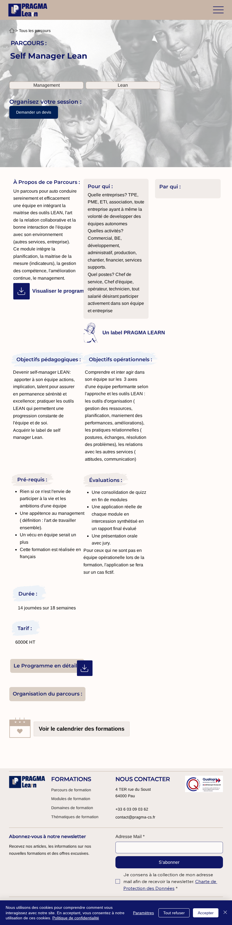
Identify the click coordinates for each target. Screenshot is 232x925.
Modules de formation (70, 798)
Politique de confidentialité (75, 918)
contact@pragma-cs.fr (135, 817)
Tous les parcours (35, 30)
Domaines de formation (72, 807)
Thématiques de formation (74, 817)
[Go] (21, 291)
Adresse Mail (130, 836)
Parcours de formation (71, 790)
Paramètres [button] (143, 913)
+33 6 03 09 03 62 (131, 809)
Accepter (206, 913)
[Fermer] (225, 912)
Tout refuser (174, 913)
